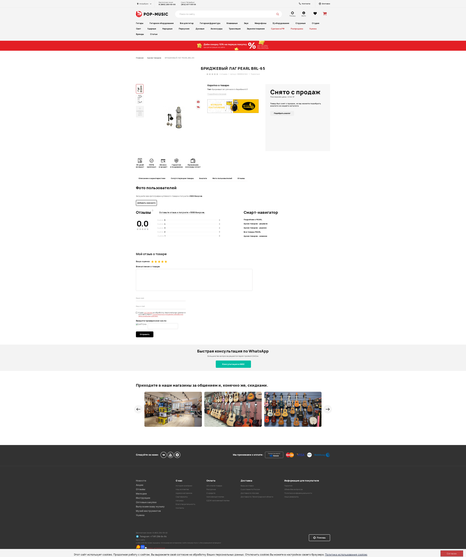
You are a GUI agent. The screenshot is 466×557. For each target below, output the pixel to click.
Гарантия (288, 486)
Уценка (312, 28)
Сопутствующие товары (182, 178)
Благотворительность (185, 504)
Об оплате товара (214, 486)
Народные (167, 28)
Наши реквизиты (291, 497)
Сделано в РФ (277, 28)
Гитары (139, 23)
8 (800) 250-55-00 (167, 4)
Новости (141, 480)
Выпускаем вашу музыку (150, 506)
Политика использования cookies (346, 554)
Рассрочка (211, 489)
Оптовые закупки (146, 502)
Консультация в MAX (233, 364)
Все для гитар (187, 23)
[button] (138, 409)
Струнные (300, 23)
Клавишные (232, 23)
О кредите (210, 493)
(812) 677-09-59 (188, 4)
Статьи (153, 34)
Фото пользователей (222, 178)
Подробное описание (216, 94)
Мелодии (141, 493)
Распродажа (297, 28)
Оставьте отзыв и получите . (182, 212)
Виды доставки (247, 486)
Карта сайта (140, 540)
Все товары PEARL (252, 232)
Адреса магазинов (184, 493)
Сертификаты (181, 497)
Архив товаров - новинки (255, 236)
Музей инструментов (148, 510)
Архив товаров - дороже (255, 228)
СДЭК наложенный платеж (217, 500)
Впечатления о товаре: (148, 266)
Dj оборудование (281, 23)
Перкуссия (184, 28)
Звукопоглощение (256, 28)
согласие (148, 312)
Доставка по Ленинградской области (257, 497)
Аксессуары (216, 28)
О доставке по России (250, 489)
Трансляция (235, 28)
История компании (184, 486)
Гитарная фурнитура (210, 23)
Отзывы (241, 178)
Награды (179, 500)
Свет (138, 28)
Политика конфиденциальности (298, 493)
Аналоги (203, 178)
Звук (246, 23)
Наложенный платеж (215, 497)
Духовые (200, 28)
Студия (315, 23)
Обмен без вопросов (293, 489)
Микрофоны (260, 23)
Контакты (180, 508)
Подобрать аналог (282, 113)
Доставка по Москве (250, 493)
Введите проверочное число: (151, 321)
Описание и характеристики (152, 178)
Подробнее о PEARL (253, 219)
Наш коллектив (182, 489)
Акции (139, 485)
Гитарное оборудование (162, 23)
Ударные (151, 28)
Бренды (140, 34)
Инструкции (143, 497)
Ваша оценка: (143, 261)
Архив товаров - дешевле (256, 224)
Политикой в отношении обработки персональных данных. (160, 315)
